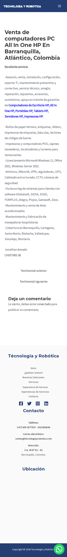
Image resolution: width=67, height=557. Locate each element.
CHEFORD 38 (13, 255)
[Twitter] (29, 403)
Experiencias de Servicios (35, 391)
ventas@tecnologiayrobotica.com (33, 438)
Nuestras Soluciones (33, 377)
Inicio (33, 368)
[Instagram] (38, 403)
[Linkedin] (46, 403)
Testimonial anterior (34, 271)
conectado (44, 304)
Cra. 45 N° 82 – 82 (33, 450)
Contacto (33, 396)
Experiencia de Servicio (35, 387)
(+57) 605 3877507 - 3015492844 (33, 427)
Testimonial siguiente (34, 281)
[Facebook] (21, 403)
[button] (59, 549)
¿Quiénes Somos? (33, 372)
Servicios (34, 382)
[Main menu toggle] (59, 6)
